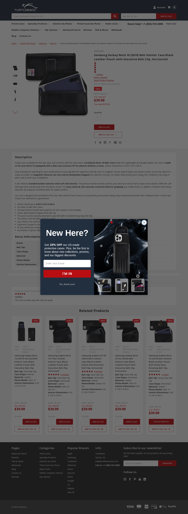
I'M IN (67, 273)
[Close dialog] (144, 222)
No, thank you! (67, 284)
